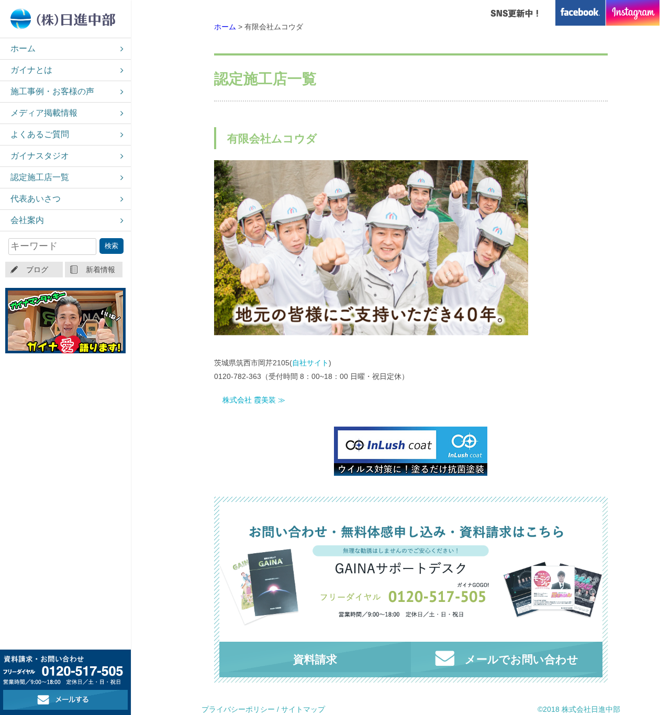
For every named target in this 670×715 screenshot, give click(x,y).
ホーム (23, 48)
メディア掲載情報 (43, 112)
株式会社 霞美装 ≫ (253, 400)
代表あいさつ (35, 198)
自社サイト (310, 363)
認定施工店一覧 (39, 177)
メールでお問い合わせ (521, 659)
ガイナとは (31, 69)
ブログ (37, 269)
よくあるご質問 (39, 134)
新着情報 (100, 269)
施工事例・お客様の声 (52, 91)
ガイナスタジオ (39, 155)
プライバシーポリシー (238, 709)
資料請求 (315, 659)
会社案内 (27, 220)
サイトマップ (303, 709)
